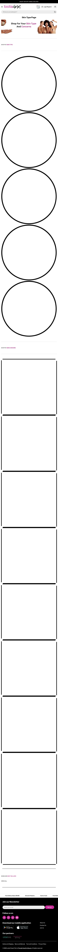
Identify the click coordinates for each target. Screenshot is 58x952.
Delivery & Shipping (8, 944)
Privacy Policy (42, 944)
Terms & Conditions (31, 944)
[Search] (55, 12)
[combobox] (29, 12)
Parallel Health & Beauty (25, 948)
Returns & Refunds (20, 944)
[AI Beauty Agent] (38, 6)
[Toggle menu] (2, 7)
